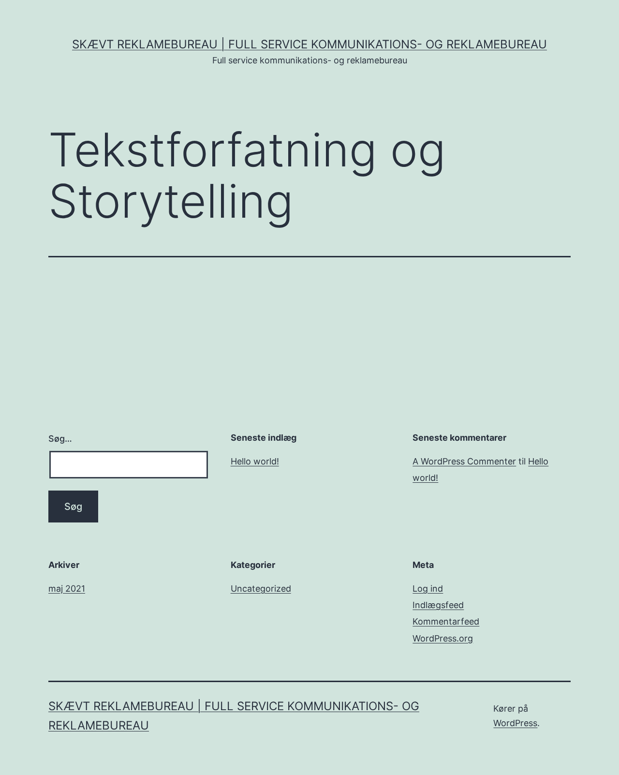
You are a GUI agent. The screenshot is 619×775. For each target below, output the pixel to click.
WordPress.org (443, 638)
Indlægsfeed (438, 605)
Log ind (428, 588)
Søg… (60, 438)
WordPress (515, 723)
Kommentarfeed (446, 621)
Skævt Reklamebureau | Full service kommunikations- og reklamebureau (309, 44)
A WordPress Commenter (464, 461)
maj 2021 (66, 588)
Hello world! (255, 461)
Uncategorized (261, 588)
